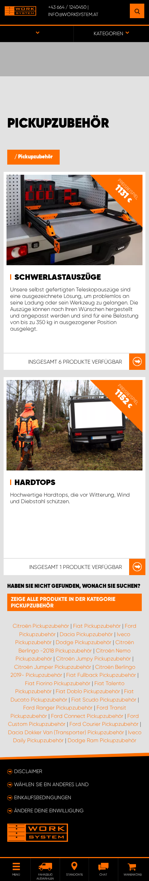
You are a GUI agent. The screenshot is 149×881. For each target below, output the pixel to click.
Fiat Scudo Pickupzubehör (103, 699)
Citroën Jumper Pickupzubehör (52, 667)
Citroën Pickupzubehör (41, 626)
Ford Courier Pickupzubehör (104, 724)
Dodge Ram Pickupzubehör (102, 740)
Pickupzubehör (35, 156)
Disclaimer (28, 771)
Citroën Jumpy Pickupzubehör (93, 658)
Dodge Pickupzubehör (83, 642)
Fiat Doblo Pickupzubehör (88, 691)
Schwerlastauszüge (57, 278)
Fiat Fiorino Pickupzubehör (57, 683)
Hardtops (34, 483)
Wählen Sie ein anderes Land (51, 784)
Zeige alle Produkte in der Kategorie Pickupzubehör (63, 602)
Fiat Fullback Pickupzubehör (101, 675)
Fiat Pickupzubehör (97, 626)
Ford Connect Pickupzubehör (87, 716)
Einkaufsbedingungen (42, 797)
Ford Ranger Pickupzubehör (58, 707)
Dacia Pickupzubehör (86, 634)
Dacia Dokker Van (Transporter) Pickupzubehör (66, 732)
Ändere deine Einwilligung (49, 810)
